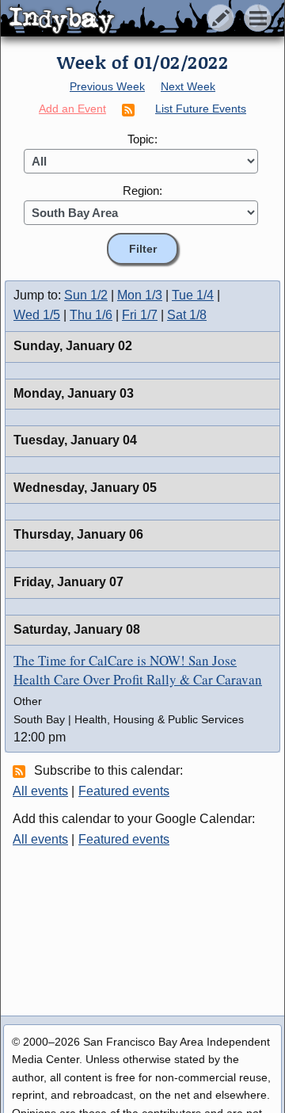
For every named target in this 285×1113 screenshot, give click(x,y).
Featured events (123, 791)
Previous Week (107, 86)
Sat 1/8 (187, 315)
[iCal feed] (21, 771)
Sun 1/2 (86, 295)
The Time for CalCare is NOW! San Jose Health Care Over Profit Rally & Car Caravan (137, 669)
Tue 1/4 (193, 295)
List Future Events (200, 108)
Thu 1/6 (91, 315)
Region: (142, 190)
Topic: (142, 139)
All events (40, 791)
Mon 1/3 (139, 295)
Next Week (188, 86)
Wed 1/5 (36, 315)
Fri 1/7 (140, 315)
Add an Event (72, 108)
